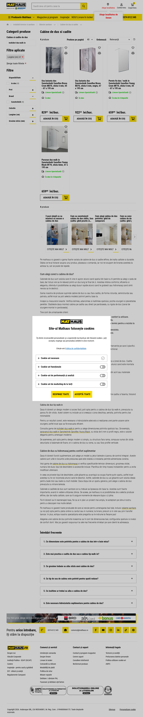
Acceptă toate (82, 394)
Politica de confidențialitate (75, 348)
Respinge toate (61, 394)
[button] (48, 358)
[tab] (71, 358)
